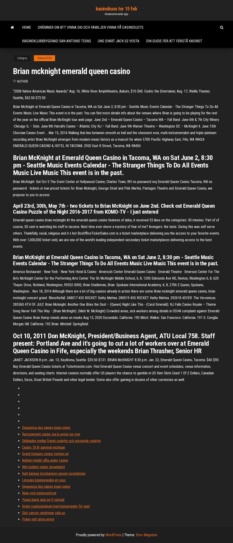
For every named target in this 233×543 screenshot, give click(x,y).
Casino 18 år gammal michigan (43, 447)
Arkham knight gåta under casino (45, 460)
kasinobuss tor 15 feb (116, 9)
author (22, 81)
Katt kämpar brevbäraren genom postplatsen (54, 473)
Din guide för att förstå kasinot (174, 41)
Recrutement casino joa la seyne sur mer (51, 434)
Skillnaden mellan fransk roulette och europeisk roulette (61, 441)
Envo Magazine (146, 535)
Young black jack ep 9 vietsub (43, 500)
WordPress (114, 535)
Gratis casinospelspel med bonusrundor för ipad (56, 506)
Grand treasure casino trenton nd (45, 454)
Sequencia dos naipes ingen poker (46, 427)
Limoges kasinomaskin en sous (44, 480)
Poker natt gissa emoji (38, 519)
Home (26, 27)
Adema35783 (44, 58)
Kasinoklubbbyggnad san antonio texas (56, 41)
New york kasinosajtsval (39, 493)
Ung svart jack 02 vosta (118, 41)
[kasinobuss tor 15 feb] (12, 27)
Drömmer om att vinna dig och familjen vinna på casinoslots (90, 27)
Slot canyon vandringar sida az (43, 513)
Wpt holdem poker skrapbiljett (43, 467)
